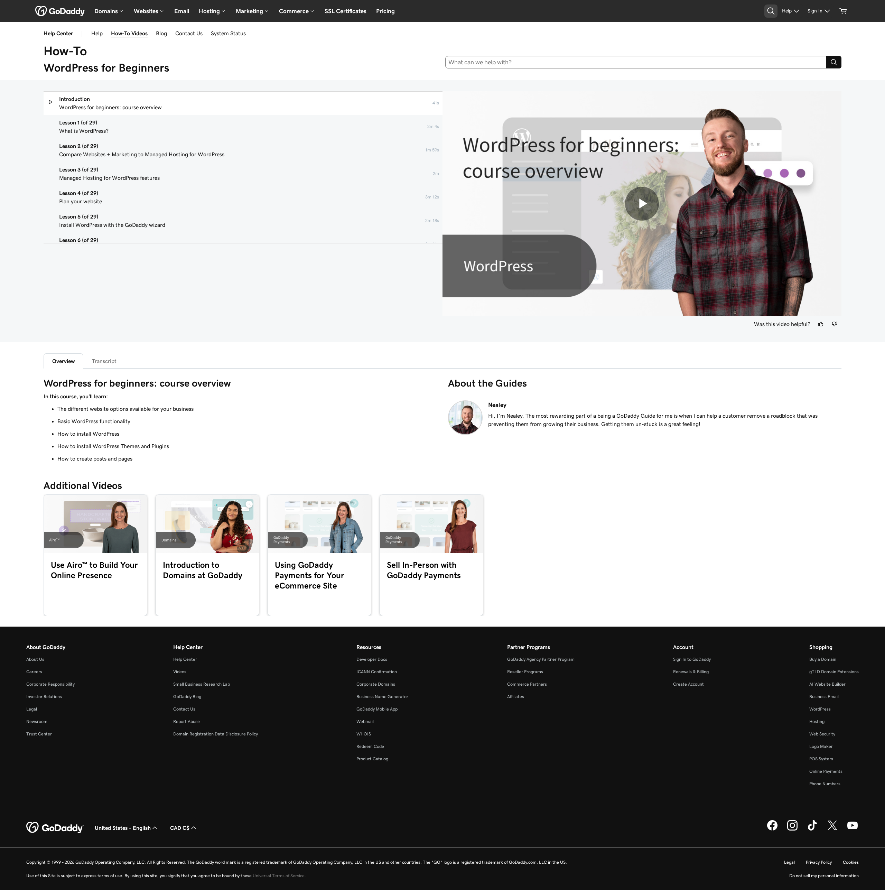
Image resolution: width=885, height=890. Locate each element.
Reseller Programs (525, 671)
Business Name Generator (382, 696)
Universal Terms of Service (279, 875)
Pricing (385, 11)
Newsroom (36, 721)
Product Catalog (372, 759)
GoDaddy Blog (187, 696)
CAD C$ (179, 828)
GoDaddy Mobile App (377, 709)
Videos (179, 671)
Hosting (817, 721)
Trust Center (39, 734)
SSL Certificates (345, 11)
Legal (31, 709)
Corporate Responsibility (50, 684)
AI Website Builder (827, 684)
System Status (228, 33)
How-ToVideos (129, 33)
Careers (34, 671)
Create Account (688, 684)
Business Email (824, 696)
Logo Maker (821, 746)
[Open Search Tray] (770, 11)
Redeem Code (370, 746)
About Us (35, 659)
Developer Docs (371, 659)
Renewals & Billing (691, 671)
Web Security (822, 734)
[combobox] (635, 62)
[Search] (833, 62)
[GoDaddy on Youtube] (852, 829)
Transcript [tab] (104, 361)
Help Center (185, 659)
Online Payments (825, 771)
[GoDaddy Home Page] (55, 828)
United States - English (123, 828)
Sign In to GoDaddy (692, 659)
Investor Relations (44, 696)
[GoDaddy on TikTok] (812, 829)
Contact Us (189, 33)
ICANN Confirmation (376, 671)
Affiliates (515, 696)
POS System (821, 759)
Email (181, 11)
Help (97, 33)
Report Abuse (186, 721)
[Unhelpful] (834, 324)
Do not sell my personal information (824, 875)
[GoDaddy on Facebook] (772, 829)
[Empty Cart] (843, 11)
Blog (161, 33)
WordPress (820, 709)
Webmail (365, 721)
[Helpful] (821, 324)
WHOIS (363, 734)
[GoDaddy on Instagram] (792, 829)
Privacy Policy (819, 862)
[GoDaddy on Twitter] (832, 829)
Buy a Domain (822, 659)
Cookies (851, 862)
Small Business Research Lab (201, 684)
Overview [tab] (63, 361)
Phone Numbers (824, 783)
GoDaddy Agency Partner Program (541, 659)
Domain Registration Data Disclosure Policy (215, 734)
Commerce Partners (527, 684)
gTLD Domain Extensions (834, 671)
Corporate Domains (375, 684)
